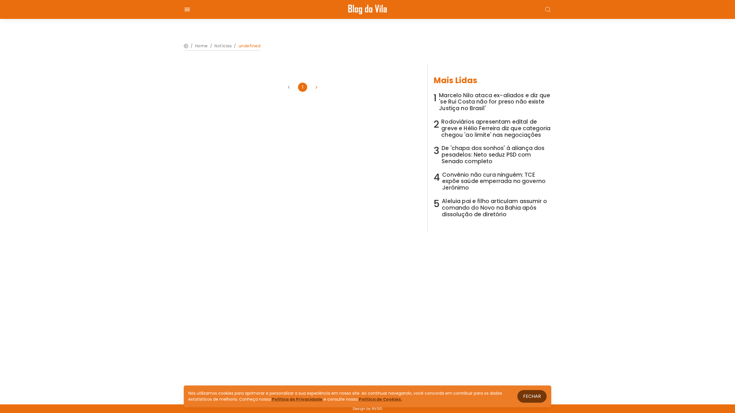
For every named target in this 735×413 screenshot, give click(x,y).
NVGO (377, 408)
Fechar (532, 396)
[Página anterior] (288, 87)
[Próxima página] (316, 87)
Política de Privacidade (297, 399)
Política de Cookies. (380, 399)
